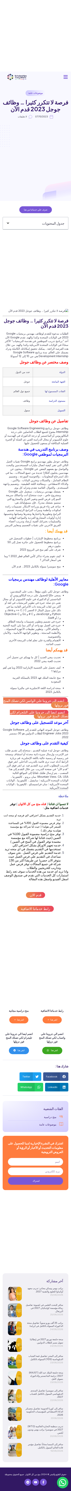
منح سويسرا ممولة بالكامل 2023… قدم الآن (36, 566)
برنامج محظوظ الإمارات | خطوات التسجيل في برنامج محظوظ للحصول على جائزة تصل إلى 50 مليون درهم (34, 542)
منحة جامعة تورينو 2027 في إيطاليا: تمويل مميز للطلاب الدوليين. (46, 1341)
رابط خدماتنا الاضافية (35, 909)
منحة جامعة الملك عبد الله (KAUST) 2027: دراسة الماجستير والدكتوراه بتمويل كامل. (46, 1375)
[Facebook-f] (43, 1482)
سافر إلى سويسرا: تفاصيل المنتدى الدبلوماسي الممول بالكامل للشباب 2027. (46, 1393)
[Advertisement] (35, 36)
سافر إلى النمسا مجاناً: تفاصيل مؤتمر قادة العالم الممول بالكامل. (45, 1446)
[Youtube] (35, 1482)
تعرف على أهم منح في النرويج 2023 (40, 549)
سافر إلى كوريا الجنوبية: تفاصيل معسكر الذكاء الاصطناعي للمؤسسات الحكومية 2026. (44, 1411)
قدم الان (35, 895)
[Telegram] (27, 1482)
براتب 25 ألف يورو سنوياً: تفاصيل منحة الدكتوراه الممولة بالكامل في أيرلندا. (45, 1324)
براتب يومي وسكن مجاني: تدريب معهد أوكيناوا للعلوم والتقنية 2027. (45, 1290)
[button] (65, 77)
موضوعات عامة (35, 93)
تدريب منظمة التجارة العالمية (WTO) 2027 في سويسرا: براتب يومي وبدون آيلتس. (45, 1429)
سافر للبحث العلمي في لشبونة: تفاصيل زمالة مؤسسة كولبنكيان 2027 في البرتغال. (44, 1308)
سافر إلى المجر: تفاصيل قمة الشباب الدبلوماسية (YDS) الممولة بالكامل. (45, 1357)
